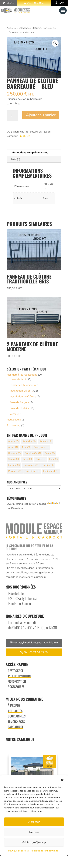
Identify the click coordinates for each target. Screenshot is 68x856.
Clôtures (36, 28)
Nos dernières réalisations (22, 374)
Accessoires (16, 686)
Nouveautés (14, 419)
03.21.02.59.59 (35, 3)
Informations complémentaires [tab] (29, 152)
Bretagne (14, 453)
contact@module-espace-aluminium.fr (35, 642)
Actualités (15, 710)
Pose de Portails (19, 408)
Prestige (48, 465)
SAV (61, 3)
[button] (62, 780)
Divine (41, 459)
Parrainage (15, 726)
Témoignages (16, 721)
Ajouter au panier (41, 114)
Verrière (14, 414)
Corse (27, 459)
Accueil (11, 28)
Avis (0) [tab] (15, 159)
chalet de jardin (18, 379)
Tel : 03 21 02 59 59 (36, 652)
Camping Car (33, 453)
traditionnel (50, 471)
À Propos (14, 705)
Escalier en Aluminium (23, 385)
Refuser (34, 832)
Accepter (34, 822)
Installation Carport (21, 390)
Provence (14, 471)
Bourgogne (41, 447)
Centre (50, 453)
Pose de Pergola (19, 402)
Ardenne (45, 441)
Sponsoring (13, 425)
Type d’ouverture (19, 675)
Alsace (13, 441)
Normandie (31, 465)
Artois (13, 447)
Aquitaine (29, 441)
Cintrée (13, 459)
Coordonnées (17, 716)
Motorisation (17, 681)
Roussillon (32, 471)
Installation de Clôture (23, 396)
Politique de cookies (18, 850)
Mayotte (14, 465)
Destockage (23, 28)
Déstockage (15, 670)
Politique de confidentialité (44, 850)
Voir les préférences (34, 842)
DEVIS (10, 3)
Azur (26, 447)
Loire (53, 459)
